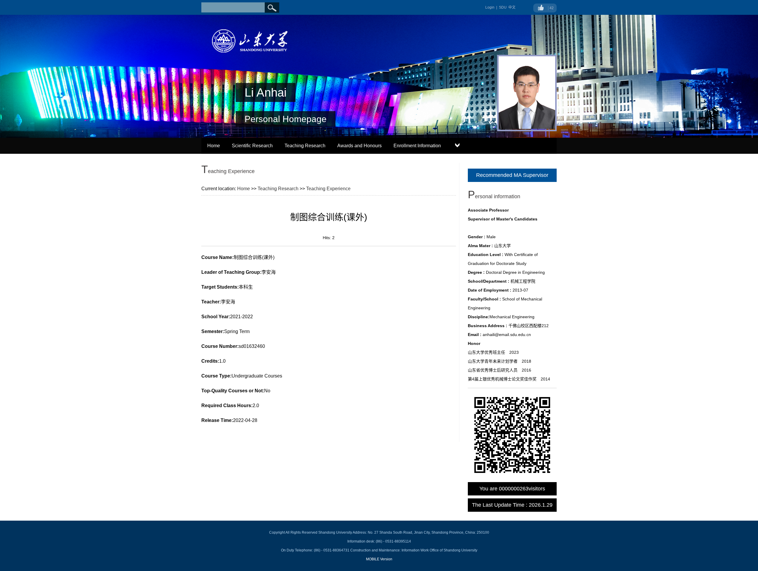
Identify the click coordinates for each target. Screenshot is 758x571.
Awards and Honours (359, 145)
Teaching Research (305, 145)
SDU (503, 7)
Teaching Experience (328, 188)
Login (489, 7)
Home (213, 145)
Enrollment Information (417, 145)
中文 (511, 7)
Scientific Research (252, 145)
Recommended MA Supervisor (512, 175)
